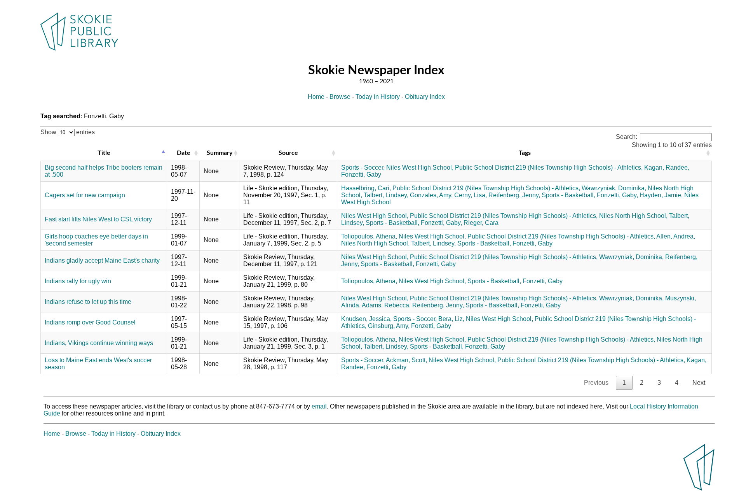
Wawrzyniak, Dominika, (614, 188)
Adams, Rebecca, (386, 305)
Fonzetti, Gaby (361, 174)
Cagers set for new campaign (85, 195)
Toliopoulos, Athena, (369, 236)
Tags (525, 153)
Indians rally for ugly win (78, 281)
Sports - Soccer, (363, 167)
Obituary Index (425, 96)
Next (698, 382)
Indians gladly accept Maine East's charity (102, 260)
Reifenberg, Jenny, (514, 195)
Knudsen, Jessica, (366, 319)
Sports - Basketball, (568, 195)
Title (104, 153)
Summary (219, 153)
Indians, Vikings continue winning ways (99, 343)
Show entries (67, 132)
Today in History (378, 96)
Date (183, 153)
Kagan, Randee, (666, 167)
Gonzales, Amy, (431, 195)
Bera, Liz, (451, 319)
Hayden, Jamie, (661, 195)
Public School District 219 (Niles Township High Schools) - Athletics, (549, 167)
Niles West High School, (419, 167)
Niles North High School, (633, 215)
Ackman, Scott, (406, 360)
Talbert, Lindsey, (386, 195)
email (319, 406)
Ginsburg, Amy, (389, 326)
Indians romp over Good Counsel (90, 322)
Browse (339, 96)
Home (316, 96)
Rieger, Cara (481, 222)
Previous (596, 382)
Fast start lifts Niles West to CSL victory (98, 219)
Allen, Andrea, (675, 236)
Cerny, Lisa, (470, 195)
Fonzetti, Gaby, (617, 195)
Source (288, 153)
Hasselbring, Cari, (366, 188)
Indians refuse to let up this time (88, 301)
